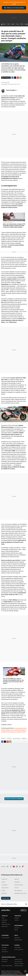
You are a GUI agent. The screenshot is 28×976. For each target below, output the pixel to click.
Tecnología (4, 885)
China (4, 24)
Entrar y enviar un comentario (15, 798)
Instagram (17, 866)
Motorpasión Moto (18, 939)
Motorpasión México (18, 965)
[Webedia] (5, 911)
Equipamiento (5, 887)
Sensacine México (18, 961)
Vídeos (3, 882)
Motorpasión (17, 937)
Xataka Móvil (4, 920)
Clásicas (9, 738)
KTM (22, 24)
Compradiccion (5, 951)
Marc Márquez (18, 890)
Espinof (16, 930)
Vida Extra (16, 920)
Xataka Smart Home (6, 924)
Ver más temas (6, 898)
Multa (13, 24)
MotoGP (16, 879)
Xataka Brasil (4, 961)
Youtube (14, 866)
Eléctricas (4, 893)
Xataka (3, 918)
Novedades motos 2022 (20, 893)
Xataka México (5, 959)
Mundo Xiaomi (5, 926)
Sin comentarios (6, 77)
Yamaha (16, 887)
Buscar (26, 904)
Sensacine (16, 927)
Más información (21, 974)
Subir (22, 910)
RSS (20, 866)
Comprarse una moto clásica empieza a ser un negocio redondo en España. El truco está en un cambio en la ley (14, 730)
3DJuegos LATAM (18, 959)
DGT (8, 24)
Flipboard (18, 78)
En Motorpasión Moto (8, 222)
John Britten (17, 738)
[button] (12, 90)
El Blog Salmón (17, 947)
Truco (17, 24)
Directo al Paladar (5, 937)
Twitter (15, 78)
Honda (3, 890)
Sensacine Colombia (18, 963)
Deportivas (4, 879)
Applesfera (4, 922)
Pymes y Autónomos (18, 949)
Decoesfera (4, 949)
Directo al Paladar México (7, 965)
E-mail (20, 78)
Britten (24, 738)
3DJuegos (16, 918)
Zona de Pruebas (18, 885)
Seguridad (16, 882)
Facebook (12, 78)
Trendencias (4, 947)
